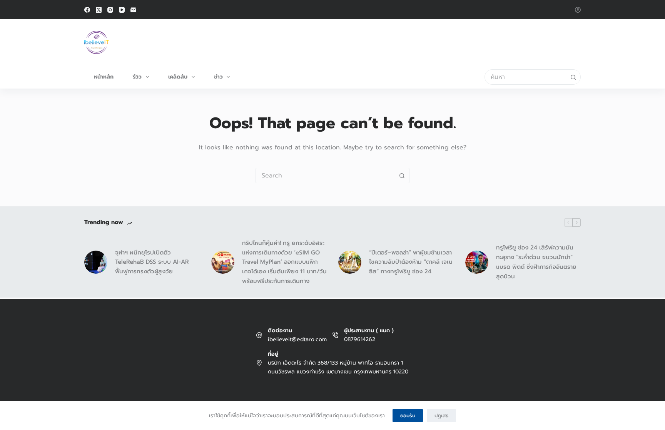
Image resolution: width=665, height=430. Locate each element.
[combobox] (525, 77)
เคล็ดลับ (177, 77)
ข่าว (218, 77)
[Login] (578, 10)
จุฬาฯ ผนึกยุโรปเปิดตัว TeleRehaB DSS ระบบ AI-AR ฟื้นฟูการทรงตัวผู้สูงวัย (152, 262)
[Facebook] (87, 10)
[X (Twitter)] (99, 10)
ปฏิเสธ (441, 415)
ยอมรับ (407, 415)
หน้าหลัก (104, 77)
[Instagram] (110, 10)
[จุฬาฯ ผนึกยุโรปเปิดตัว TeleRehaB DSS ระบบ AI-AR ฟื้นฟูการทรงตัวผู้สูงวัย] (95, 262)
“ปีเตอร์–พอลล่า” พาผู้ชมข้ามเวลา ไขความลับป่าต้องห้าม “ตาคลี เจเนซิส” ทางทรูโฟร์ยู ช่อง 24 (411, 262)
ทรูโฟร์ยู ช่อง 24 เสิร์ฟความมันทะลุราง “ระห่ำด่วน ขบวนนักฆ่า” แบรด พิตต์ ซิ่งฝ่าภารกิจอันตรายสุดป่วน (536, 261)
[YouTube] (122, 10)
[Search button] (573, 77)
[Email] (133, 10)
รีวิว (137, 77)
